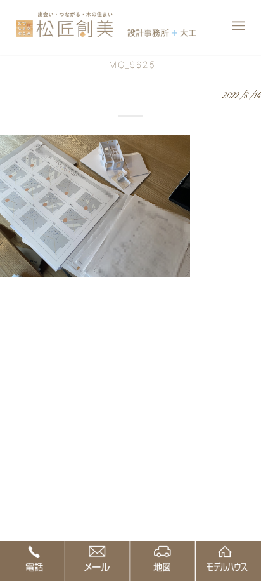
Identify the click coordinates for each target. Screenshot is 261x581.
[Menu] (238, 25)
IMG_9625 (130, 64)
